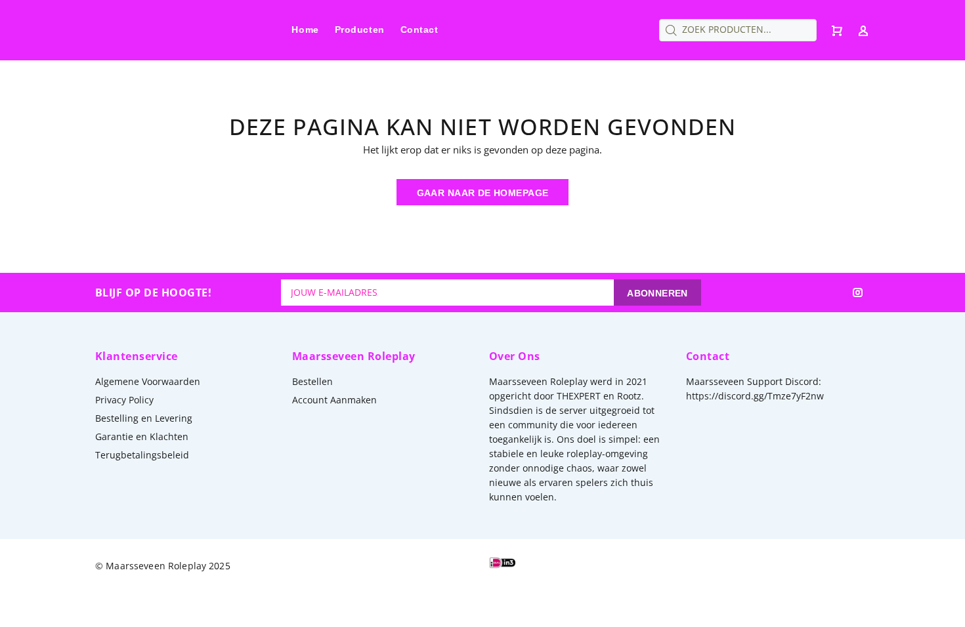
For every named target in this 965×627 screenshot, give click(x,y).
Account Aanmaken (334, 400)
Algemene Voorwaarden (147, 381)
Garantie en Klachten (141, 436)
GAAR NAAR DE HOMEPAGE (483, 193)
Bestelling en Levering (143, 418)
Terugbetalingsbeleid (142, 455)
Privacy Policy (124, 400)
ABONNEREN (657, 293)
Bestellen (312, 381)
